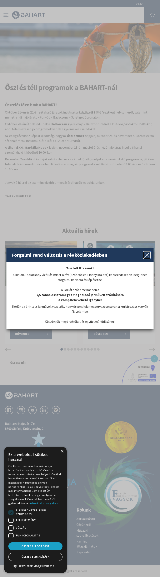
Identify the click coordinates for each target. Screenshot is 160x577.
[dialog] (35, 510)
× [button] (62, 451)
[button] (35, 566)
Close (147, 255)
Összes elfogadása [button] (35, 546)
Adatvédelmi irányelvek (43, 503)
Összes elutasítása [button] (35, 557)
